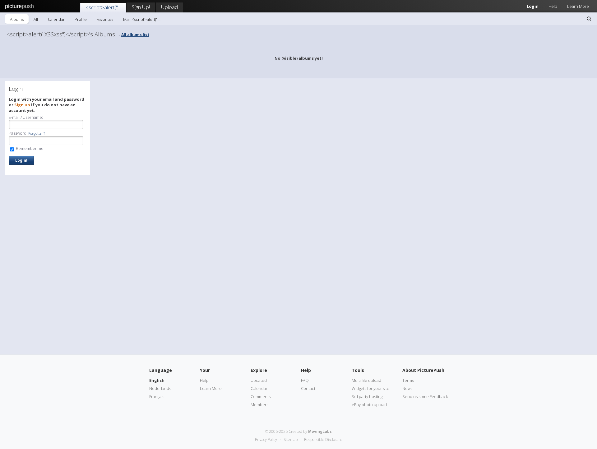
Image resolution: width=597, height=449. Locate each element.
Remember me (29, 148)
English (156, 380)
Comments (261, 396)
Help (552, 6)
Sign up (22, 105)
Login (533, 6)
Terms (408, 380)
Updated (259, 380)
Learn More (578, 6)
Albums (17, 19)
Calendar (56, 19)
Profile (81, 19)
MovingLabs (320, 431)
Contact (308, 388)
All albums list (135, 34)
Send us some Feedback (425, 396)
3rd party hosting (367, 396)
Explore (259, 370)
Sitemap (291, 439)
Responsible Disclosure (323, 439)
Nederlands (160, 388)
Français (156, 396)
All (36, 19)
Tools (358, 370)
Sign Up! (141, 7)
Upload (169, 7)
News (407, 388)
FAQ (305, 380)
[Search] (589, 19)
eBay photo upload (369, 404)
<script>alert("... (103, 7)
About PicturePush (423, 370)
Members (259, 404)
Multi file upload (366, 380)
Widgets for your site (370, 388)
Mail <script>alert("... (141, 19)
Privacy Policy (266, 439)
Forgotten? (36, 133)
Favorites (105, 19)
